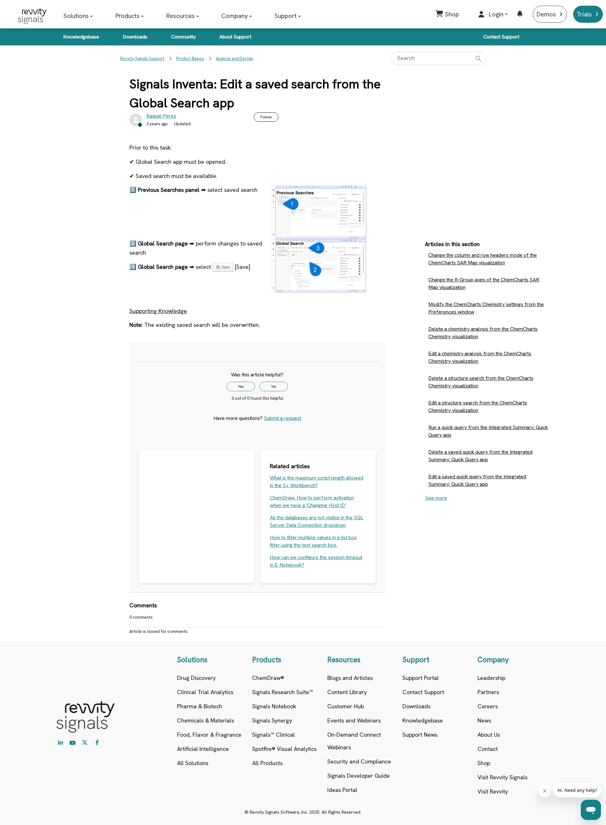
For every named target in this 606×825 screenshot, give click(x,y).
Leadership (491, 677)
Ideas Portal (342, 789)
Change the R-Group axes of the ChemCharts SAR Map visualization (483, 283)
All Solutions (192, 763)
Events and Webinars (354, 720)
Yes (241, 386)
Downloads (135, 36)
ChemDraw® (268, 677)
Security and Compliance (359, 761)
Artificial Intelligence (203, 748)
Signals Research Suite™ (282, 692)
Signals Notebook (274, 706)
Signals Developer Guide (358, 775)
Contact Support (501, 36)
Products (127, 16)
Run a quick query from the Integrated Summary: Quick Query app (488, 431)
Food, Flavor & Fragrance (209, 734)
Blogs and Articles (350, 677)
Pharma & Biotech (199, 706)
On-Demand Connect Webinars (354, 741)
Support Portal (420, 677)
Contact (488, 748)
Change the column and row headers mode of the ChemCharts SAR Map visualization (482, 259)
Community (183, 36)
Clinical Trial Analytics (205, 692)
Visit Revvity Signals (502, 777)
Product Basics (190, 58)
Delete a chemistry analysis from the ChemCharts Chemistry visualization (483, 333)
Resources (180, 16)
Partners (488, 692)
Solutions (76, 16)
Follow (266, 117)
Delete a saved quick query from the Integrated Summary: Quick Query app (480, 456)
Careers (488, 706)
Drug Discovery (196, 677)
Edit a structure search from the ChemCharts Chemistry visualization (477, 406)
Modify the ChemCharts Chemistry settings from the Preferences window (486, 308)
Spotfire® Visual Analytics (284, 748)
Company (234, 16)
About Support (235, 36)
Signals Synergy (272, 720)
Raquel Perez (161, 116)
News (484, 720)
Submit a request (282, 418)
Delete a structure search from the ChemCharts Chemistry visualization (480, 382)
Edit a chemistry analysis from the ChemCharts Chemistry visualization (479, 357)
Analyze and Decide (234, 58)
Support (285, 16)
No (273, 386)
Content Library (347, 692)
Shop (484, 763)
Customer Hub (345, 706)
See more (436, 498)
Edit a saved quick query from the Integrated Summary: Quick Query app (477, 480)
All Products (267, 763)
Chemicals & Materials (205, 720)
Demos (546, 14)
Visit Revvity (493, 791)
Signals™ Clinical (273, 734)
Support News (419, 734)
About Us (489, 734)
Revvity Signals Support (142, 58)
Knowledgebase (81, 36)
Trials (584, 14)
